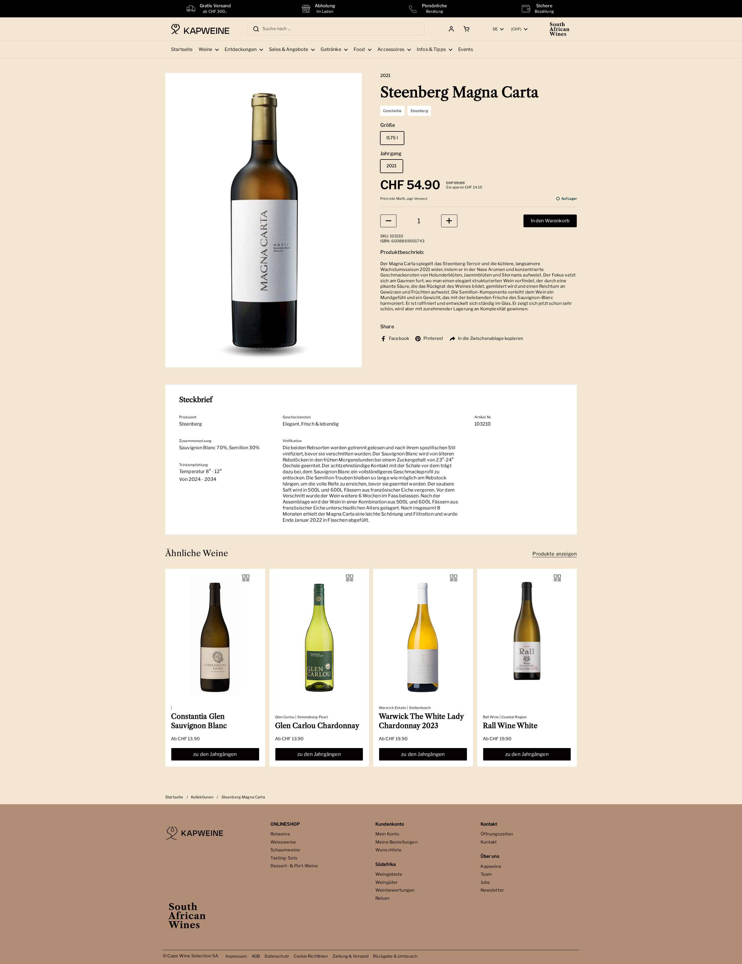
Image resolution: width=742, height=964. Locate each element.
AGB (256, 956)
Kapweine (491, 866)
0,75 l (392, 137)
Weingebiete (389, 874)
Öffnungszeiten (497, 834)
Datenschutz (277, 956)
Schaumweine (285, 850)
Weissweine (283, 842)
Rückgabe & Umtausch (395, 956)
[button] (465, 29)
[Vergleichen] (245, 578)
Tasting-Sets (284, 858)
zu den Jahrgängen (215, 754)
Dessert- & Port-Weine (294, 865)
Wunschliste (388, 850)
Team (486, 874)
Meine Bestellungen (396, 842)
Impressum (236, 956)
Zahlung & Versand (350, 956)
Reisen (382, 898)
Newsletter (492, 890)
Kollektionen (202, 797)
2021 (391, 165)
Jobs (485, 882)
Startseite (174, 797)
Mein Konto (387, 834)
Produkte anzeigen (554, 554)
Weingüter (386, 882)
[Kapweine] (200, 29)
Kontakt (489, 842)
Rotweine (280, 834)
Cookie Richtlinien (311, 956)
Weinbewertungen (394, 890)
